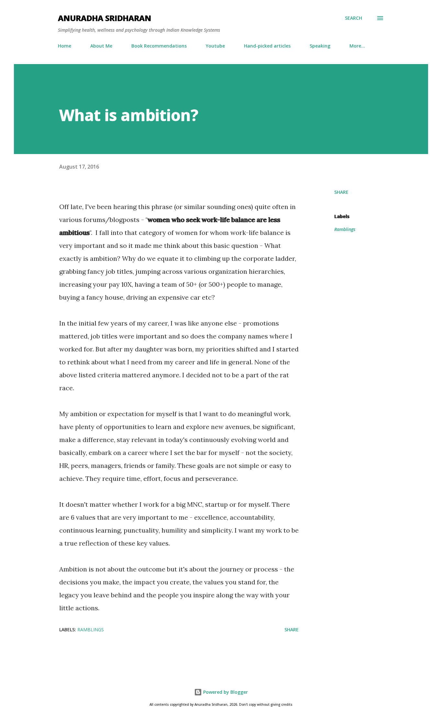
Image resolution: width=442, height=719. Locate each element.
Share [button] (341, 192)
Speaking (320, 46)
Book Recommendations (159, 46)
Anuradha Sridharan (104, 18)
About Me (101, 46)
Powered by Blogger (225, 692)
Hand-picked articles (267, 46)
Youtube (215, 46)
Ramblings (344, 229)
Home (64, 46)
